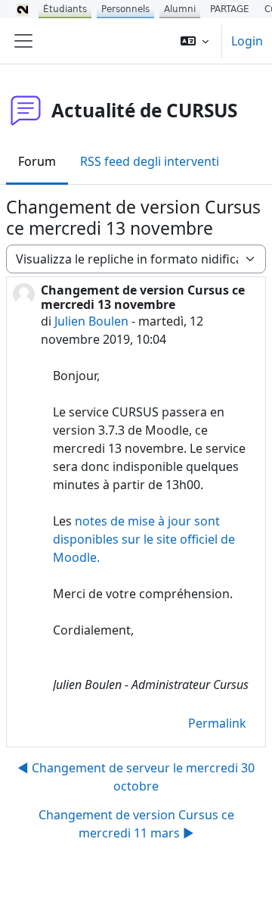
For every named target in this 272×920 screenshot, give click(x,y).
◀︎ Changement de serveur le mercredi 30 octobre (136, 776)
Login (247, 41)
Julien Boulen (91, 321)
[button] (194, 41)
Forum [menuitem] (37, 161)
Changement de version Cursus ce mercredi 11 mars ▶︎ (136, 823)
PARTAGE (229, 9)
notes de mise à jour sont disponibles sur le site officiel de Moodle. (144, 539)
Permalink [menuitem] (217, 723)
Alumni (180, 9)
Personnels (125, 9)
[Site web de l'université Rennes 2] (22, 9)
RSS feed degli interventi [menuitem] (149, 161)
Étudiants (65, 9)
